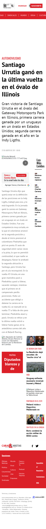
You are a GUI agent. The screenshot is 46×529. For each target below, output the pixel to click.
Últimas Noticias (5, 462)
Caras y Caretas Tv (21, 463)
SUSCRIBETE (36, 6)
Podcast (22, 469)
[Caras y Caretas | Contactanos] (41, 445)
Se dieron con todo (34, 348)
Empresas (13, 478)
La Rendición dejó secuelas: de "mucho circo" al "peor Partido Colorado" (34, 357)
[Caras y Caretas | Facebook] (32, 445)
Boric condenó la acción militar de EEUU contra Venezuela (34, 434)
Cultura (13, 470)
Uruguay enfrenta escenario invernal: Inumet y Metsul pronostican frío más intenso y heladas (35, 384)
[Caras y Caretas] (11, 448)
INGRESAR (22, 6)
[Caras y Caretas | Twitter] (37, 445)
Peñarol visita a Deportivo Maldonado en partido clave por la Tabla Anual (34, 409)
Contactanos (40, 476)
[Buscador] (12, 6)
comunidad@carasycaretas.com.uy (12, 505)
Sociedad (5, 476)
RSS (37, 483)
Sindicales (12, 15)
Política (12, 355)
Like (11, 474)
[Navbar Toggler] (7, 6)
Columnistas (6, 472)
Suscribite (21, 175)
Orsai (33, 15)
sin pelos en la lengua (35, 427)
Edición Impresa (22, 475)
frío (28, 374)
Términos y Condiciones (9, 493)
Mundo (24, 15)
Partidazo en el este (34, 401)
